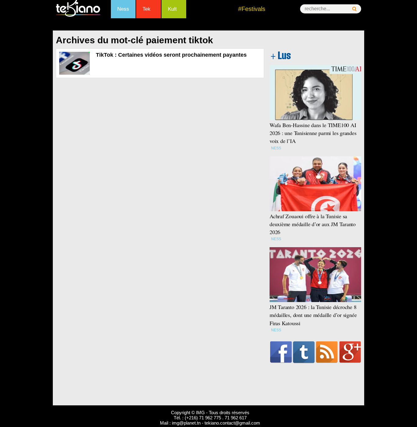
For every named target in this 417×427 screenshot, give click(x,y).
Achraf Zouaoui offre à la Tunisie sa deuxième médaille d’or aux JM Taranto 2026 (313, 224)
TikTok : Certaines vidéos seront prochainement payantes (171, 55)
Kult (172, 9)
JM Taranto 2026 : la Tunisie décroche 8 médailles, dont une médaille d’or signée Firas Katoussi (313, 314)
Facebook (281, 352)
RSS (326, 352)
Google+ (350, 352)
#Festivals (251, 8)
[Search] (354, 9)
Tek (146, 9)
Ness (123, 9)
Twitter (303, 352)
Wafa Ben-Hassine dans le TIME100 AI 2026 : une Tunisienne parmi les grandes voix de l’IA (313, 132)
